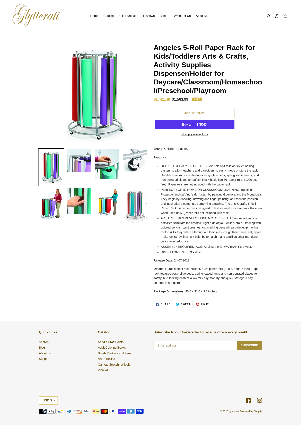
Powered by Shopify (251, 411)
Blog (42, 347)
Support (44, 358)
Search (44, 342)
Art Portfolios (106, 358)
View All (103, 370)
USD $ (47, 400)
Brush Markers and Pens (114, 353)
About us (45, 353)
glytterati (234, 411)
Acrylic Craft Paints (111, 342)
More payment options (194, 134)
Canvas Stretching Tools (114, 364)
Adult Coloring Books (112, 347)
